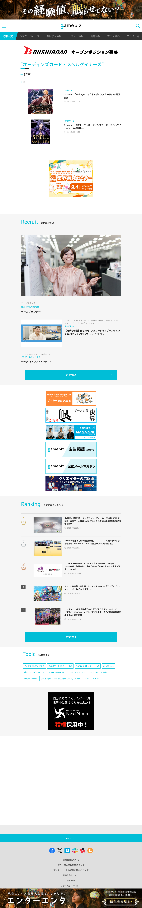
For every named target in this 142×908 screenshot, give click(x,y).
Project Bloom (30, 678)
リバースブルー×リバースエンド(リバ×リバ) (88, 672)
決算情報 (95, 36)
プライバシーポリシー (71, 885)
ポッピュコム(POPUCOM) (34, 672)
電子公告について (71, 875)
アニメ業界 (113, 36)
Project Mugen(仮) (57, 672)
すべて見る (71, 375)
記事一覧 (8, 36)
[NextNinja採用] (71, 711)
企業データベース (30, 36)
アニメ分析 (133, 36)
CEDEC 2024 (108, 666)
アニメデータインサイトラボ (60, 666)
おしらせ (71, 880)
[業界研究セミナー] (71, 178)
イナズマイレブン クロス (34, 666)
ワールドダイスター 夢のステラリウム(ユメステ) (61, 678)
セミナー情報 (75, 36)
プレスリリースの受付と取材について (71, 870)
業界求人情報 (53, 36)
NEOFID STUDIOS (92, 678)
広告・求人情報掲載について (71, 864)
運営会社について (71, 859)
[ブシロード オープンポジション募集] (71, 51)
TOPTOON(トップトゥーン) (87, 666)
